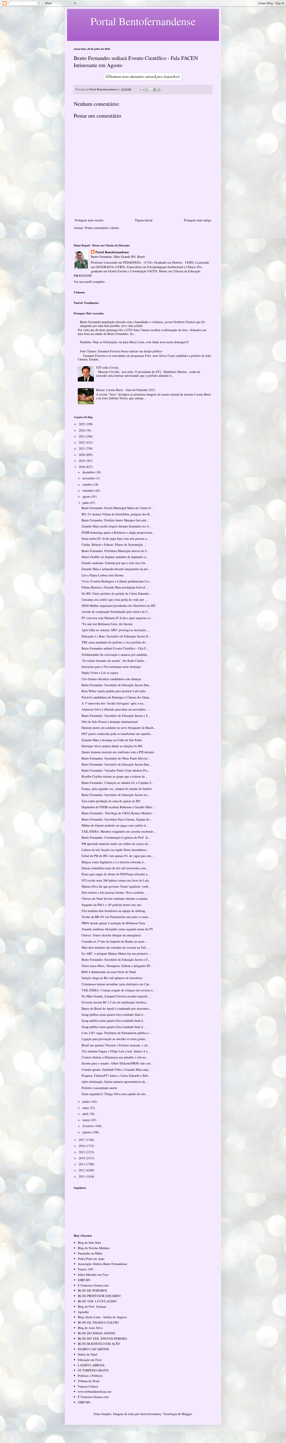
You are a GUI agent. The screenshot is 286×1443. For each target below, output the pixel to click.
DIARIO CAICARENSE (93, 1349)
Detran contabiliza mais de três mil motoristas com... (115, 868)
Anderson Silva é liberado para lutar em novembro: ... (116, 709)
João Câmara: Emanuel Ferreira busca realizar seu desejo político (121, 351)
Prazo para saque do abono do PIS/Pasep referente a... (116, 874)
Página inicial (143, 220)
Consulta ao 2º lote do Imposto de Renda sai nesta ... (115, 941)
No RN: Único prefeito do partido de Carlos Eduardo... (116, 593)
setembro (88, 490)
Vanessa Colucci (88, 1386)
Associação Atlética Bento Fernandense (102, 1264)
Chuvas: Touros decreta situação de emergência (111, 935)
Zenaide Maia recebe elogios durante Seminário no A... (116, 526)
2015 (82, 1152)
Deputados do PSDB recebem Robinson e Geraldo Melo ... (119, 807)
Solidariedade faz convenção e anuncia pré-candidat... (115, 654)
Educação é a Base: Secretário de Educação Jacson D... (116, 636)
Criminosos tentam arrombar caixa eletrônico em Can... (117, 984)
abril (85, 1114)
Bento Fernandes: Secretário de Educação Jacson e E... (116, 715)
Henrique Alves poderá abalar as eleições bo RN (112, 746)
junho (86, 1101)
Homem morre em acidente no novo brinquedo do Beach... (119, 728)
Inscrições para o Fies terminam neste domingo (111, 666)
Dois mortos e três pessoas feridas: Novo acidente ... (114, 892)
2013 (82, 1164)
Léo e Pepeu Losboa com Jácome (103, 575)
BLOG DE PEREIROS (92, 1290)
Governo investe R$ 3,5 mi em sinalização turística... (115, 1002)
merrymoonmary (150, 1414)
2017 (82, 1140)
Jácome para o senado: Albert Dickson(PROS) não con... (117, 1063)
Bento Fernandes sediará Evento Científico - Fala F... (115, 648)
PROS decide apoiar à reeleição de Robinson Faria (113, 923)
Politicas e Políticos (90, 1375)
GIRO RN (84, 1280)
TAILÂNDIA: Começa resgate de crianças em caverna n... (118, 990)
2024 (82, 430)
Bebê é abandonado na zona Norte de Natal (109, 972)
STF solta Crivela (107, 367)
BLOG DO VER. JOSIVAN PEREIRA (102, 1338)
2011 (82, 1176)
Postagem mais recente (89, 220)
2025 (82, 424)
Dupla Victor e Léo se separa (100, 673)
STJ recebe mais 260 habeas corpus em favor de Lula (115, 880)
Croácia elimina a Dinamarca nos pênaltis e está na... (115, 1057)
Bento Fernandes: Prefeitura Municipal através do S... (115, 551)
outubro (87, 484)
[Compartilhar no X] (150, 89)
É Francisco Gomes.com (93, 1285)
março (86, 1120)
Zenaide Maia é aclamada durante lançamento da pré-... (116, 569)
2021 (82, 448)
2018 (82, 467)
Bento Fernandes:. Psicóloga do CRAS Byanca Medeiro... (118, 813)
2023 (82, 436)
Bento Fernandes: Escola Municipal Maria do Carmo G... (118, 508)
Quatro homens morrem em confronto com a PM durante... (119, 752)
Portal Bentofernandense (112, 252)
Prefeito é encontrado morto (99, 1088)
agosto (86, 496)
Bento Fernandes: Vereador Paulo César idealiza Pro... (116, 770)
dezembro (89, 472)
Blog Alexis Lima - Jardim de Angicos (102, 1317)
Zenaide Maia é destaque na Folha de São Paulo (112, 740)
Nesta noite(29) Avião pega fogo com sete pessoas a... (115, 538)
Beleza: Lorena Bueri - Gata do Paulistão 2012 (125, 390)
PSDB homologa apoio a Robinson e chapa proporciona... (118, 532)
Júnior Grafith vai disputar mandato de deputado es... (115, 557)
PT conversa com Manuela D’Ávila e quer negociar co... (117, 618)
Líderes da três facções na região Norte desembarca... (115, 850)
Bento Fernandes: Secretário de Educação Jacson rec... (116, 795)
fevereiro (88, 1126)
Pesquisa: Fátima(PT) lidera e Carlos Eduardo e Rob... (116, 1075)
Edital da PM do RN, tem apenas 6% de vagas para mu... (118, 856)
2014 (82, 1158)
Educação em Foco (90, 1360)
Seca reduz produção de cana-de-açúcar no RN (111, 801)
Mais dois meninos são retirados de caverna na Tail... (115, 947)
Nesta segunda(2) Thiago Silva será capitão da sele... (115, 1094)
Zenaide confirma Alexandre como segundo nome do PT (117, 929)
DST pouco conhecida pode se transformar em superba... (117, 734)
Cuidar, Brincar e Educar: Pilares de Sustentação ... (114, 544)
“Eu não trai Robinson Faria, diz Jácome (107, 624)
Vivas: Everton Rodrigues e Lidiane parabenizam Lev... (117, 581)
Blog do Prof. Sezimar (92, 1306)
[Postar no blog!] (146, 89)
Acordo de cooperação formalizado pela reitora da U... (116, 611)
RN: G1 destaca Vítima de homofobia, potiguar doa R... (117, 514)
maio (86, 1108)
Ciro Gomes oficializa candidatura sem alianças (111, 679)
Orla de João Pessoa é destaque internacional (110, 721)
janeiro (87, 1132)
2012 (82, 1170)
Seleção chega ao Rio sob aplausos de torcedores (112, 978)
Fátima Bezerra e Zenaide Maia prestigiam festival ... (115, 587)
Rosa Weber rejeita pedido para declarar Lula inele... (115, 691)
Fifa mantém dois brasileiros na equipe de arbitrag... (115, 911)
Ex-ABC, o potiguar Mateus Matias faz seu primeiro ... (116, 953)
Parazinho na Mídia (90, 1253)
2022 (82, 442)
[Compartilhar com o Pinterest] (159, 89)
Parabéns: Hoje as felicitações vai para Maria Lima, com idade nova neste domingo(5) (134, 342)
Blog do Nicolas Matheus (93, 1248)
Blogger (187, 1414)
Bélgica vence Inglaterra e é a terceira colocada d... (114, 862)
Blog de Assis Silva (90, 1328)
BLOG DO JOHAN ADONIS (96, 1333)
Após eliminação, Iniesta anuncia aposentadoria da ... (115, 1081)
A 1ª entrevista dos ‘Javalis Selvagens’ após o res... (114, 703)
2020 (82, 455)
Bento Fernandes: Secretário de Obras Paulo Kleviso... (116, 758)
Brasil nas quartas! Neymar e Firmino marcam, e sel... (116, 1045)
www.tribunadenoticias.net (94, 1391)
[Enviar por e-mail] (142, 89)
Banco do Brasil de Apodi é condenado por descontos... (116, 1008)
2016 (82, 1146)
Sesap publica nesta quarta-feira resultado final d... (113, 1014)
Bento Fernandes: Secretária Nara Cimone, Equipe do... (117, 819)
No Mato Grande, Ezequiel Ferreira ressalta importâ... (116, 996)
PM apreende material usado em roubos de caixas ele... (116, 844)
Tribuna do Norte (89, 1381)
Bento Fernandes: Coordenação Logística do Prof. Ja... (116, 837)
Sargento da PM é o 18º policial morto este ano (111, 905)
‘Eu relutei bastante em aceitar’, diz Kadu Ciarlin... (114, 660)
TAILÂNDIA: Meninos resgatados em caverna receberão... (119, 831)
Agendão (83, 1312)
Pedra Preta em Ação (91, 1259)
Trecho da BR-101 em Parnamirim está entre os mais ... (117, 917)
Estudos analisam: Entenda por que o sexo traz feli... (115, 563)
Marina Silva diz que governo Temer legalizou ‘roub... (116, 886)
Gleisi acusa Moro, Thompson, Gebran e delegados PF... (117, 966)
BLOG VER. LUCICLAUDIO (97, 1301)
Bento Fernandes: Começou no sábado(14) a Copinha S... (118, 783)
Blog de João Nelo (89, 1242)
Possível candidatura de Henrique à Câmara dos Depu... (117, 697)
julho (86, 503)
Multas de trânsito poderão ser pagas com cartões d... (115, 825)
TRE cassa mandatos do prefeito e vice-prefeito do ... (115, 642)
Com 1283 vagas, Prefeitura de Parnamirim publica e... (116, 1033)
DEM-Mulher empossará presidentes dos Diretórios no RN (118, 605)
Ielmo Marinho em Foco (93, 1274)
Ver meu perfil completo (89, 281)
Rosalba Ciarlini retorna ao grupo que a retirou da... (114, 776)
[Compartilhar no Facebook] (155, 89)
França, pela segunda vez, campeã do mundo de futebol (116, 789)
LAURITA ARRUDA (91, 1365)
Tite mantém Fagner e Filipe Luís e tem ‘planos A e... (116, 1051)
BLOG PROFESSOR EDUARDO (99, 1296)
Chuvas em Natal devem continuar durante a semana (114, 898)
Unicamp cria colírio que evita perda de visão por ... (115, 599)
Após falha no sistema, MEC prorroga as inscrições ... (116, 630)
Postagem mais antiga (197, 220)
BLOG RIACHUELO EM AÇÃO (99, 1343)
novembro (89, 478)
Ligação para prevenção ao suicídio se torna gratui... (115, 1039)
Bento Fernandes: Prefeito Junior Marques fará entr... (115, 520)
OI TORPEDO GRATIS (93, 1370)
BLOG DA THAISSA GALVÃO (98, 1322)
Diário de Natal (87, 1354)
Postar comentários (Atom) (102, 228)
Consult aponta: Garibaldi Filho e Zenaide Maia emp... (116, 1069)
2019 (82, 461)
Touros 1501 (86, 1269)
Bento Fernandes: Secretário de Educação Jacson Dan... (116, 685)
